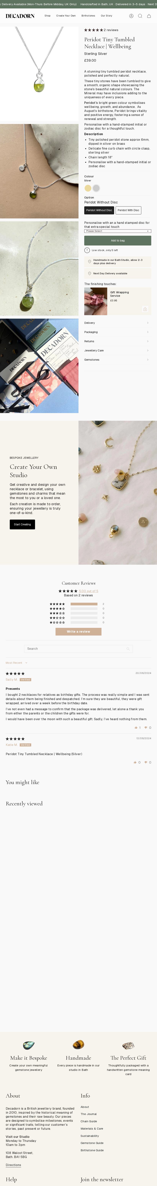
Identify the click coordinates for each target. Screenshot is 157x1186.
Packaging (91, 332)
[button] (47, 16)
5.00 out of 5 (88, 591)
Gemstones (91, 359)
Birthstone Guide (92, 1150)
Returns (89, 341)
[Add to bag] (145, 309)
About (85, 1107)
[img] (15, 674)
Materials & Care (92, 1128)
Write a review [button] (78, 632)
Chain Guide (89, 1121)
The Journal (89, 1114)
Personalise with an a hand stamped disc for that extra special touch (117, 225)
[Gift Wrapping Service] (95, 301)
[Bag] (149, 16)
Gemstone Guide (92, 1143)
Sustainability (90, 1136)
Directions (13, 1165)
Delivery (89, 323)
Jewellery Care (94, 350)
